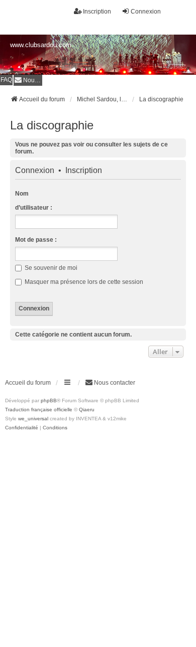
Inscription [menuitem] (97, 11)
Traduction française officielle (38, 409)
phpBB (49, 400)
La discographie (51, 125)
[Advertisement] (98, 535)
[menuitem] (28, 80)
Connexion (34, 171)
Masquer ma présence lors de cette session (83, 281)
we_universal (33, 418)
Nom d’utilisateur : (33, 200)
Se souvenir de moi (50, 267)
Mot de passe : (36, 239)
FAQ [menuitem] (6, 79)
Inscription (83, 171)
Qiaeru (86, 409)
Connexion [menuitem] (146, 11)
